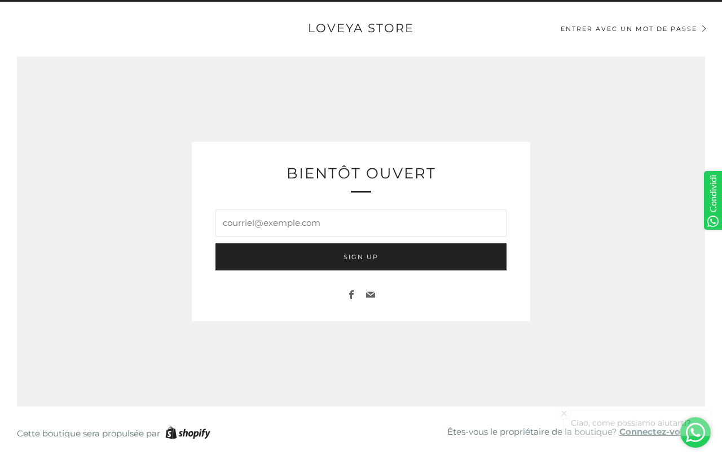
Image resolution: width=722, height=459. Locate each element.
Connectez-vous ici (661, 431)
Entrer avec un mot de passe (629, 29)
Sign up (361, 257)
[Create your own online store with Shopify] (187, 434)
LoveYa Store (361, 28)
